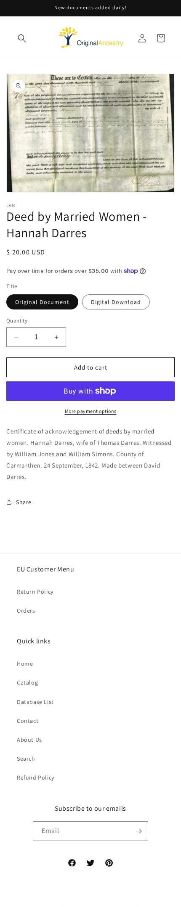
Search (26, 758)
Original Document (42, 302)
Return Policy (35, 591)
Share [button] (24, 502)
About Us (29, 739)
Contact (27, 721)
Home (25, 663)
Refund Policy (35, 777)
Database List (35, 702)
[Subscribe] (138, 831)
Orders (26, 610)
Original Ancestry (72, 904)
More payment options (91, 411)
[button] (22, 38)
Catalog (27, 682)
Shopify (136, 904)
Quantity (16, 320)
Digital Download (116, 302)
